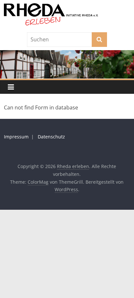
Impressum (16, 137)
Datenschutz (51, 137)
